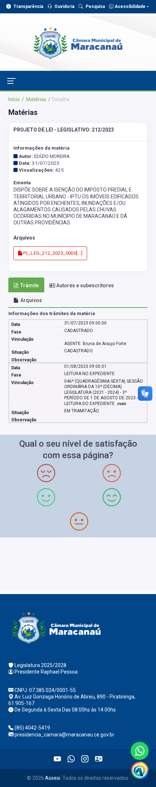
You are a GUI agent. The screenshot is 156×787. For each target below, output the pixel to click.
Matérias (35, 99)
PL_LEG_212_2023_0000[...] (52, 253)
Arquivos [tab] (31, 300)
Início (14, 99)
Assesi (52, 778)
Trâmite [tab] (29, 285)
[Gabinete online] (98, 759)
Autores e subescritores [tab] (85, 285)
